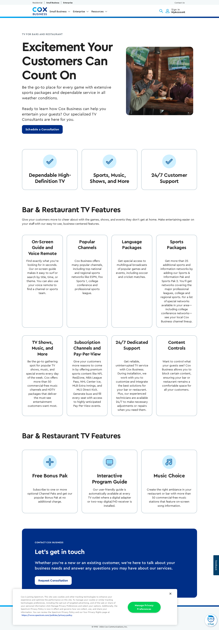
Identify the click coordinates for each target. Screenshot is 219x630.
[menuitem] (60, 12)
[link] (42, 129)
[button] (161, 11)
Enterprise (68, 3)
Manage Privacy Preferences (144, 607)
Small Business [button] (58, 11)
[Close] (170, 593)
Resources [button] (97, 11)
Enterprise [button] (79, 11)
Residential (37, 3)
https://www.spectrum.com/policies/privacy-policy (47, 615)
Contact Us (180, 3)
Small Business (52, 3)
